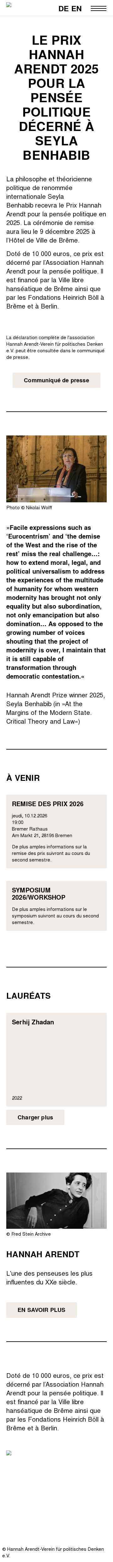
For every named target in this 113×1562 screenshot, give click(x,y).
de (63, 8)
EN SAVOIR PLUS (42, 1310)
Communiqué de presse (56, 380)
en (76, 8)
